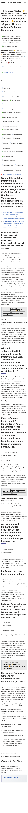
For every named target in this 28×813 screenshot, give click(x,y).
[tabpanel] (14, 130)
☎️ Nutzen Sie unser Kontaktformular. (11, 174)
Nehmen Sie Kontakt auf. (12, 777)
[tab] (15, 78)
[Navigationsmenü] (25, 2)
